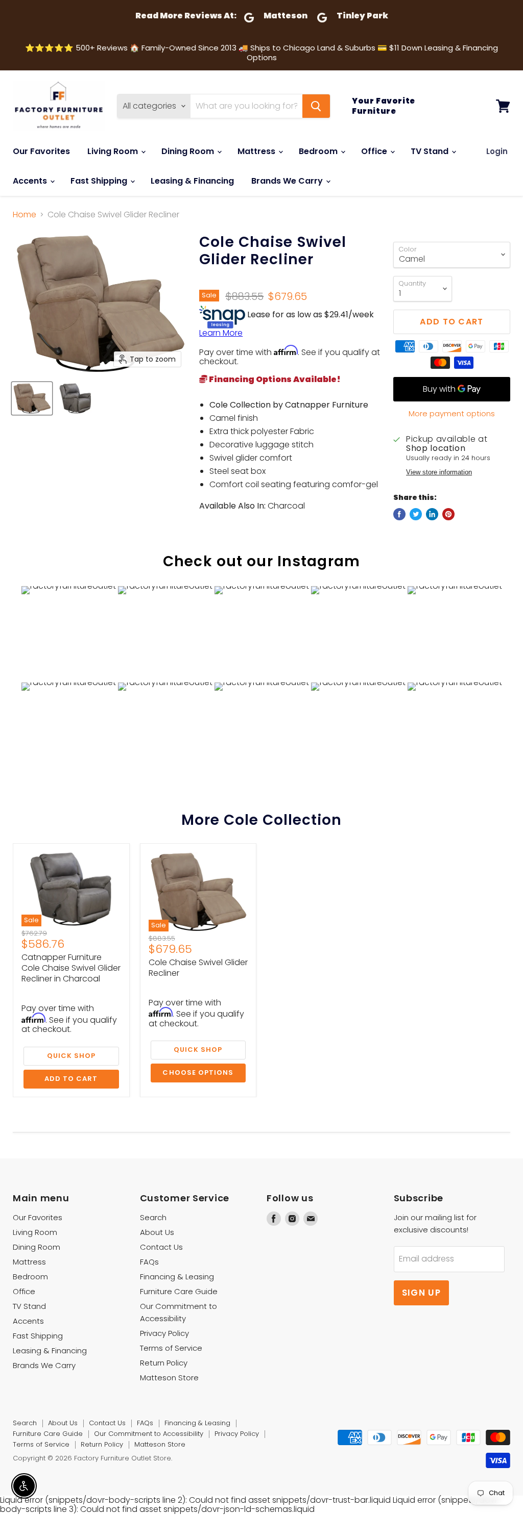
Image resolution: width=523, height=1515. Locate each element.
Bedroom (319, 151)
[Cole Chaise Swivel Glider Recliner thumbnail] (32, 398)
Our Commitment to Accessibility (148, 1433)
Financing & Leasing (177, 1276)
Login (497, 151)
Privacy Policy (164, 1333)
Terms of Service (171, 1348)
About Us (157, 1232)
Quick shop (71, 1055)
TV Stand (430, 151)
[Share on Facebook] (399, 514)
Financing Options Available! (274, 379)
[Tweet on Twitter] (416, 514)
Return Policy (163, 1362)
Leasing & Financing (192, 181)
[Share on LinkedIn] (432, 514)
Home (24, 214)
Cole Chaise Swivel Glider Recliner (198, 967)
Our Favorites (41, 151)
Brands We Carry (288, 181)
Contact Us (161, 1247)
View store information (439, 472)
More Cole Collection (261, 820)
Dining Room (188, 151)
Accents (31, 181)
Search (153, 1217)
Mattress (257, 151)
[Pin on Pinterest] (448, 514)
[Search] (316, 106)
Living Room (113, 151)
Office (375, 151)
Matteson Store (169, 1377)
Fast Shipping (99, 181)
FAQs (149, 1261)
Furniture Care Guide (179, 1291)
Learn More (221, 333)
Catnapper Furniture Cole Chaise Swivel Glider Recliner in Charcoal (71, 967)
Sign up (421, 1292)
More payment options (452, 413)
